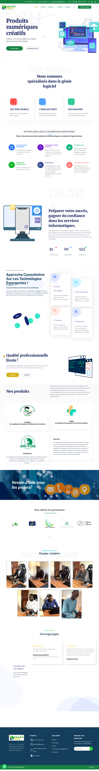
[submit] (91, 749)
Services (50, 7)
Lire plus (12, 375)
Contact (26, 375)
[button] (84, 7)
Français (67, 7)
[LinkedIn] (92, 2)
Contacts (60, 7)
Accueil (36, 7)
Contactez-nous (32, 48)
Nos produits (14, 48)
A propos (43, 7)
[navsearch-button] (74, 7)
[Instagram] (95, 2)
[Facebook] (89, 2)
